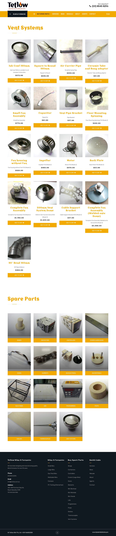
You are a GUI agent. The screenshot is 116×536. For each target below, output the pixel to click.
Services (55, 14)
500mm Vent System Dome (45, 209)
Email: (9, 479)
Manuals (70, 14)
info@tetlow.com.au (14, 482)
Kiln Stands (19, 406)
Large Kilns (51, 470)
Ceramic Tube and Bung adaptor (96, 67)
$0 (109, 14)
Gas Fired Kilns (52, 473)
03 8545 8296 (12, 476)
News (62, 14)
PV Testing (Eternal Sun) (55, 485)
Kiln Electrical (71, 373)
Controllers (71, 340)
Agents (84, 14)
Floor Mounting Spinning (97, 114)
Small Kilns (51, 466)
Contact (92, 14)
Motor (71, 160)
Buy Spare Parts (43, 14)
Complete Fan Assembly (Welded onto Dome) (97, 212)
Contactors (45, 340)
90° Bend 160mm (19, 262)
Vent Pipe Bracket (71, 113)
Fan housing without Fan (19, 162)
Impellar (45, 160)
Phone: (10, 473)
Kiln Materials (96, 373)
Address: (10, 485)
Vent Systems (70, 439)
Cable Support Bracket (71, 209)
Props (97, 406)
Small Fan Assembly (19, 114)
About (77, 14)
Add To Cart (19, 80)
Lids (45, 406)
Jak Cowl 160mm (19, 65)
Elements (45, 373)
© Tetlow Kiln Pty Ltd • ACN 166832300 (20, 532)
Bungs (19, 340)
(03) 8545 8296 (100, 6)
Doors (19, 373)
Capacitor (45, 113)
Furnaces (51, 481)
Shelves (19, 439)
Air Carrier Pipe (70, 65)
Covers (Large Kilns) (96, 340)
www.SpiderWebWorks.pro (100, 532)
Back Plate (97, 160)
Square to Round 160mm (45, 67)
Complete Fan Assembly (19, 209)
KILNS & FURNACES (19, 14)
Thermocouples (45, 439)
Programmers (70, 406)
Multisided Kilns (52, 477)
